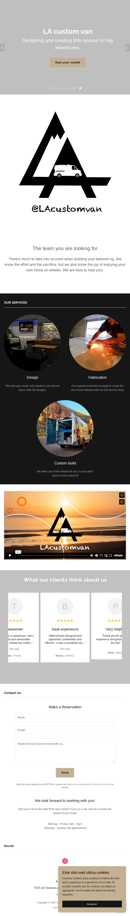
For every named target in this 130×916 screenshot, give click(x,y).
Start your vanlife (67, 62)
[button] (50, 88)
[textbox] (65, 717)
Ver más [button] (14, 649)
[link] (65, 862)
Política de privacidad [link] (76, 784)
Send (65, 772)
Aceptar (92, 903)
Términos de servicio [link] (101, 784)
